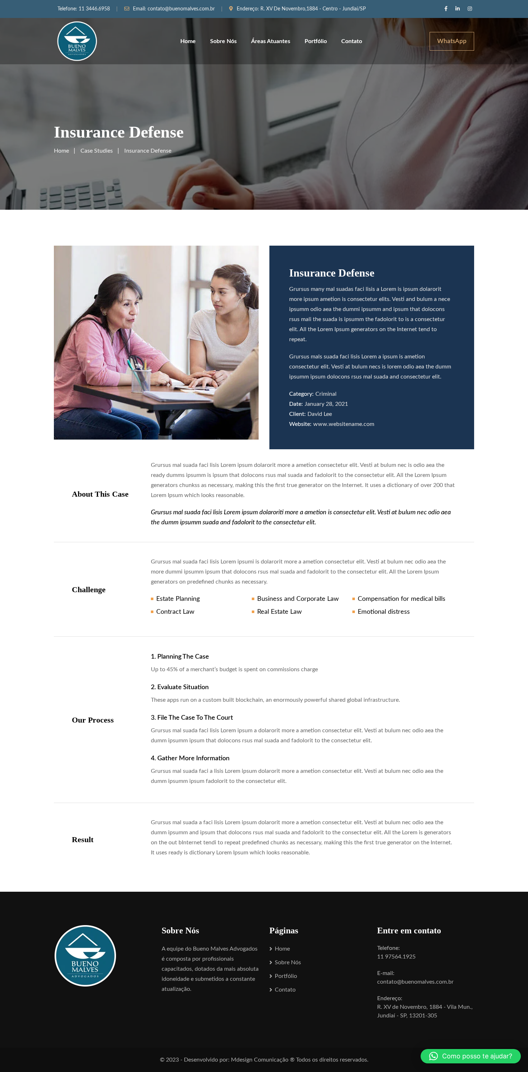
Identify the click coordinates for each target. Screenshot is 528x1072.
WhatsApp (452, 41)
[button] (471, 1056)
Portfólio (316, 41)
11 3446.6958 (94, 8)
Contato (351, 41)
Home (188, 41)
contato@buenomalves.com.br (181, 8)
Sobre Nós (223, 41)
